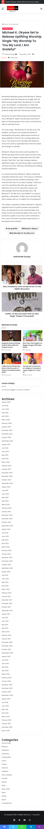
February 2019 (6, 720)
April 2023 (5, 543)
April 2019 (5, 713)
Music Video (6, 789)
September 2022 (7, 568)
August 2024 (6, 487)
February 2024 (6, 508)
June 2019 (5, 706)
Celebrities (5, 750)
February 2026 (6, 423)
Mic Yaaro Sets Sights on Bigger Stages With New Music (32, 345)
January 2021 (6, 639)
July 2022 (5, 575)
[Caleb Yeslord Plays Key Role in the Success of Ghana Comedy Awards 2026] (11, 358)
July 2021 (5, 617)
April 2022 (5, 586)
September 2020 (7, 653)
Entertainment (14, 24)
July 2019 (5, 702)
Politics (4, 796)
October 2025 (6, 437)
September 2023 (7, 526)
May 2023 (5, 540)
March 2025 (6, 462)
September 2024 (7, 483)
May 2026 (5, 412)
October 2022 (6, 564)
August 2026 (6, 402)
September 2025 (7, 441)
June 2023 (5, 536)
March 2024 (6, 504)
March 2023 (6, 547)
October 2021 (6, 607)
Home (6, 24)
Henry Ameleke (7, 775)
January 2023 (6, 554)
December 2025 (7, 430)
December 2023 (7, 515)
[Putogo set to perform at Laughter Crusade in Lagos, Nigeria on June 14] (32, 358)
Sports (4, 799)
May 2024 (5, 497)
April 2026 (5, 416)
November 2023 (7, 518)
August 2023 (6, 529)
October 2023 (6, 522)
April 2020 (5, 670)
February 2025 (6, 465)
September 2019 (7, 695)
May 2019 (5, 709)
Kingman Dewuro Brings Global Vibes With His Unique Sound (11, 345)
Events (4, 761)
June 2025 (5, 451)
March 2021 (6, 632)
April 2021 (5, 628)
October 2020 (6, 649)
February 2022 (6, 593)
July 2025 (5, 448)
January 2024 (6, 511)
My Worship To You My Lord (22, 233)
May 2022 (5, 582)
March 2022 (6, 589)
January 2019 (6, 723)
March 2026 (6, 420)
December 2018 (7, 727)
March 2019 (6, 716)
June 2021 (5, 621)
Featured (5, 768)
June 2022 (5, 579)
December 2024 (7, 473)
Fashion (4, 764)
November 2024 (7, 476)
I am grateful (12, 228)
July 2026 (5, 405)
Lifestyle (4, 778)
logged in (14, 390)
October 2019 (6, 692)
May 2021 (5, 624)
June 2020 (5, 663)
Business (5, 746)
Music (4, 785)
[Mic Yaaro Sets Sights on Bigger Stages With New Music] (32, 335)
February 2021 (6, 635)
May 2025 (5, 455)
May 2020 (5, 667)
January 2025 (6, 469)
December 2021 (7, 600)
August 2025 (6, 444)
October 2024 (6, 480)
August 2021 (6, 614)
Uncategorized (7, 803)
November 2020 (7, 646)
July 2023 (5, 533)
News (4, 792)
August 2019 (6, 699)
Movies (4, 782)
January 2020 (6, 681)
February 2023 (6, 550)
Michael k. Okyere (30, 228)
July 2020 (5, 660)
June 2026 (5, 409)
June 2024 (5, 494)
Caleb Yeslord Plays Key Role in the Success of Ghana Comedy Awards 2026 (11, 369)
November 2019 (7, 688)
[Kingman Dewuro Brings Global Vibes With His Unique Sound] (11, 335)
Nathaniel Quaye (10, 54)
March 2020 (6, 674)
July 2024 (5, 490)
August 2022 (6, 571)
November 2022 (7, 561)
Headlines (5, 771)
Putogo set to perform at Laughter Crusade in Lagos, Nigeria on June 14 (32, 369)
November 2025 (7, 434)
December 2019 (7, 685)
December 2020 (7, 642)
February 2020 (6, 677)
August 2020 (6, 656)
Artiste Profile (6, 743)
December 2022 (7, 557)
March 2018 (6, 730)
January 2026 (6, 427)
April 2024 (5, 501)
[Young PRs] (12, 8)
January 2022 (6, 596)
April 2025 (5, 458)
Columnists (5, 753)
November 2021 (7, 603)
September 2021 (7, 610)
